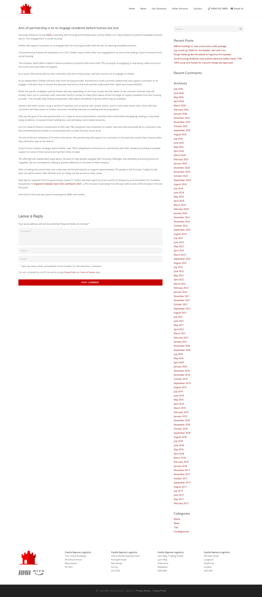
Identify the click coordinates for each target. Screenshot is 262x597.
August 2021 (180, 312)
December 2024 (182, 167)
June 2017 (179, 494)
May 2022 (179, 275)
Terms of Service (87, 272)
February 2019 (181, 412)
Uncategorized (181, 531)
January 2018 (180, 466)
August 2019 (180, 387)
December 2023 (182, 217)
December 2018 (182, 420)
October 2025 (180, 126)
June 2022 (179, 271)
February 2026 (181, 109)
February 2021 (181, 337)
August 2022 (180, 263)
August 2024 (180, 184)
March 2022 (180, 283)
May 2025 (179, 147)
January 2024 (180, 213)
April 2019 (179, 403)
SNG (49, 34)
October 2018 (180, 428)
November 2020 (182, 345)
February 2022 (181, 287)
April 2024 (179, 200)
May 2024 (179, 196)
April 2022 (179, 279)
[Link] (25, 9)
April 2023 (179, 250)
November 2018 (182, 424)
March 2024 (180, 204)
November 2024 (182, 171)
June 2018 (179, 445)
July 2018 (178, 441)
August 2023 (180, 233)
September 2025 (182, 130)
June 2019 (179, 395)
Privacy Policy (70, 272)
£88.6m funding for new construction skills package (200, 46)
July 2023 (178, 238)
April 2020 (179, 362)
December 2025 (182, 117)
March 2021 (180, 333)
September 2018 (182, 432)
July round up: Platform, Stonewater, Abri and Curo (200, 50)
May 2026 (179, 97)
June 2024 (179, 192)
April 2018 (179, 453)
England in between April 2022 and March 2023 (57, 183)
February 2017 (181, 503)
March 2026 (180, 105)
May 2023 (179, 246)
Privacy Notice (143, 590)
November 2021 (182, 300)
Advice (177, 519)
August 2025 (180, 134)
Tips (176, 527)
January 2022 (180, 291)
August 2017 (180, 486)
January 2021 (180, 341)
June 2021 (179, 321)
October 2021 (180, 304)
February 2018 (181, 461)
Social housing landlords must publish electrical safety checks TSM (208, 58)
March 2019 (180, 407)
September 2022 (182, 258)
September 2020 (182, 350)
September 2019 (182, 383)
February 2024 (181, 209)
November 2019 (182, 374)
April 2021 (179, 329)
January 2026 (180, 113)
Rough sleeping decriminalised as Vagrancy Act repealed (202, 54)
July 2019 (178, 391)
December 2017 (182, 470)
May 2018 (179, 449)
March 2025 (180, 155)
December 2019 (182, 370)
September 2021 (182, 308)
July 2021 (178, 316)
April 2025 (179, 151)
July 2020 (178, 354)
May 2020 (179, 358)
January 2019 (180, 416)
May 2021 (179, 325)
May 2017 (179, 499)
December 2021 (182, 296)
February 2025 (181, 159)
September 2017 (182, 482)
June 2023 (179, 242)
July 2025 (178, 138)
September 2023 (182, 229)
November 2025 (182, 122)
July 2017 (178, 490)
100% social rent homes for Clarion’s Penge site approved (203, 62)
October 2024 (180, 175)
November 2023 (182, 221)
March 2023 (180, 254)
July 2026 (178, 88)
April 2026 (179, 101)
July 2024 (178, 188)
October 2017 (180, 478)
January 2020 (180, 366)
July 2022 (178, 267)
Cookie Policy (159, 590)
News (176, 523)
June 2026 (179, 93)
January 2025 (180, 163)
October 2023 (180, 225)
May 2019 (179, 399)
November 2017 (182, 474)
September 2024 (182, 180)
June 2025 (179, 142)
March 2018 (180, 457)
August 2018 (180, 437)
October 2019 (180, 378)
